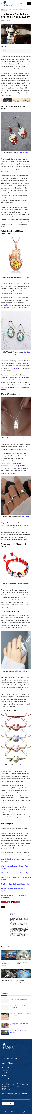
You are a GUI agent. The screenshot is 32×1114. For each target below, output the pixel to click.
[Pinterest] (12, 1059)
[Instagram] (8, 1059)
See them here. (23, 153)
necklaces (19, 463)
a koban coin (5, 76)
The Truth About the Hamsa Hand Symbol (15, 884)
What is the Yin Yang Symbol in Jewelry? (15, 873)
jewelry (7, 907)
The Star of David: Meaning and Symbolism (22, 981)
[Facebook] (3, 1059)
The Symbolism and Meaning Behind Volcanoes (6, 963)
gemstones (21, 466)
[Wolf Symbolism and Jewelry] (8, 970)
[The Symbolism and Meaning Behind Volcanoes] (8, 951)
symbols (12, 907)
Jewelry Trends (8, 9)
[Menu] (1, 3)
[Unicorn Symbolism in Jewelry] (23, 951)
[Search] (29, 3)
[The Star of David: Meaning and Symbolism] (23, 970)
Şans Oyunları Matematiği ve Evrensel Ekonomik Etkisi (23, 1084)
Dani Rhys (12, 913)
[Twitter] (16, 1059)
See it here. (26, 277)
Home (2, 9)
